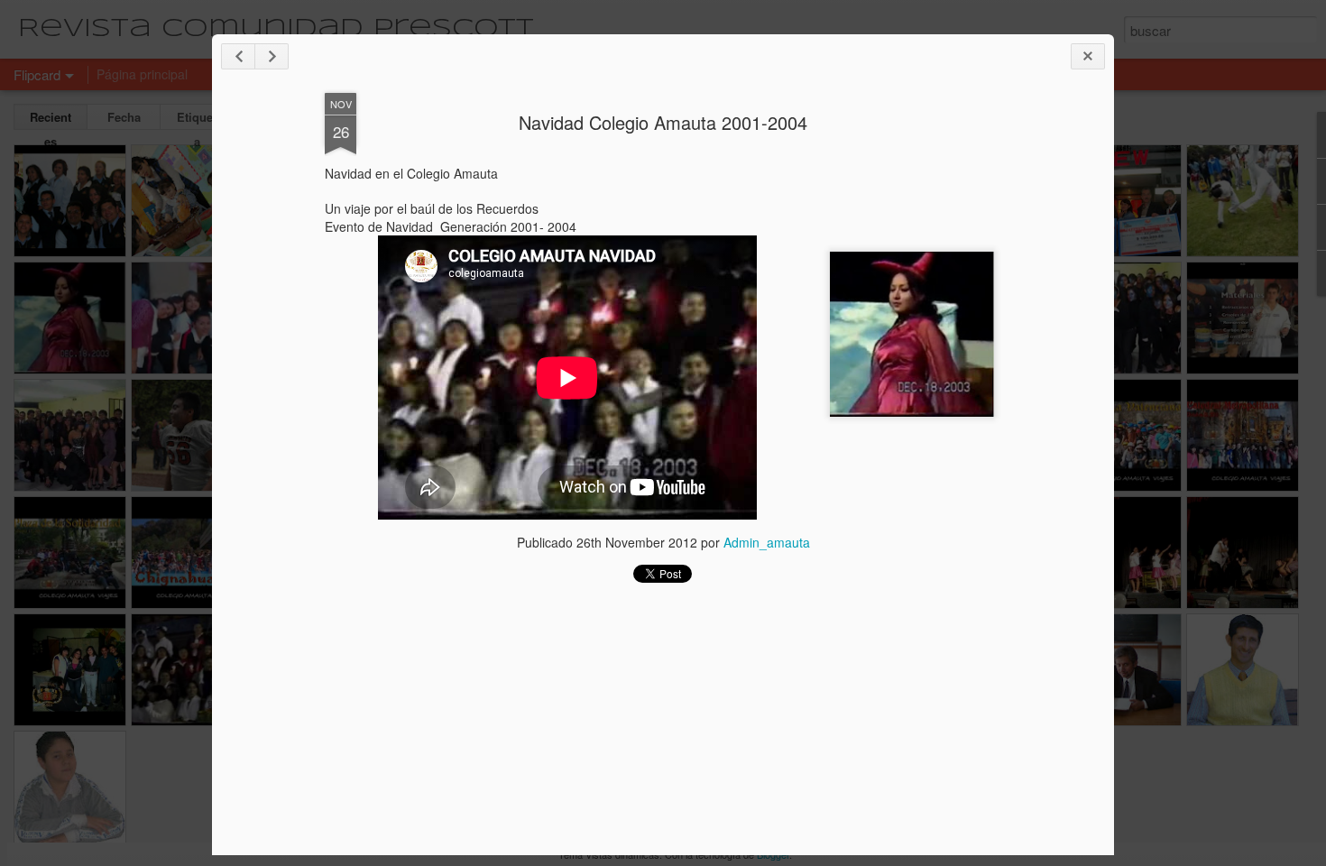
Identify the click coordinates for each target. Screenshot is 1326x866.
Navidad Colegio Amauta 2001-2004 (663, 122)
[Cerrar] (1088, 56)
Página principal (142, 74)
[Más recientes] (238, 56)
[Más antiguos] (271, 56)
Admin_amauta (766, 542)
